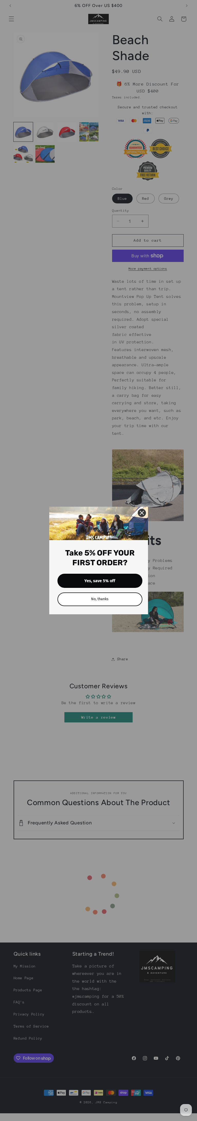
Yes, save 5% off (99, 580)
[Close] (142, 513)
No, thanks (100, 599)
